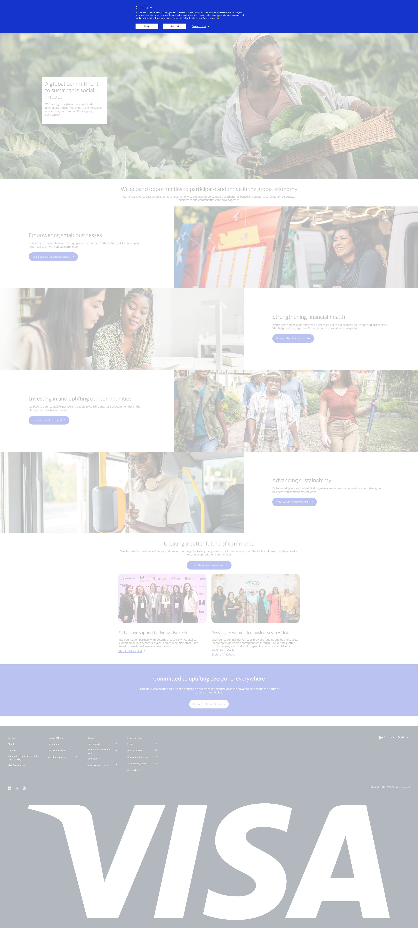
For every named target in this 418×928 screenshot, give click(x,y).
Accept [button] (147, 26)
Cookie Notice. (209, 18)
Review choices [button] (199, 26)
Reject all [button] (175, 26)
